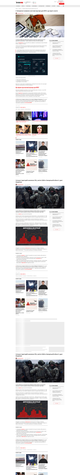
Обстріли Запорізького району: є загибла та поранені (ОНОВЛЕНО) (43, 170)
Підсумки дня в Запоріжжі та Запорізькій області (19, 152)
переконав (23, 262)
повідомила (20, 42)
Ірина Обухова (19, 461)
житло (19, 109)
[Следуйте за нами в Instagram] (59, 2)
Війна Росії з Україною (19, 275)
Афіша (58, 6)
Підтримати (62, 3)
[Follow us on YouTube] (61, 2)
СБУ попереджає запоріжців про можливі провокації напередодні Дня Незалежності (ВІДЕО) (42, 153)
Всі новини (56, 58)
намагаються (27, 247)
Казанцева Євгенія (20, 13)
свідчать (20, 213)
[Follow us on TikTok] (62, 2)
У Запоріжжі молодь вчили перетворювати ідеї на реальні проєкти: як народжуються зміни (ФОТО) (20, 172)
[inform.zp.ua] (19, 2)
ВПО (16, 109)
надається (20, 93)
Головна (18, 6)
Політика (28, 6)
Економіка (34, 6)
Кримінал (48, 6)
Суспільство (41, 6)
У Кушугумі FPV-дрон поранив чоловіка (30, 172)
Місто (23, 6)
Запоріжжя (22, 109)
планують (23, 255)
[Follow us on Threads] (63, 2)
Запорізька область (27, 109)
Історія (53, 6)
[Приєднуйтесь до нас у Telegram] (60, 2)
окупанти (35, 275)
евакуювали (38, 258)
